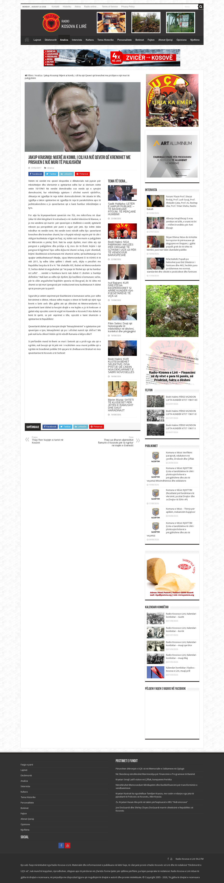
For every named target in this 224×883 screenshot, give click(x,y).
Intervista (77, 40)
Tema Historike (105, 40)
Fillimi (30, 75)
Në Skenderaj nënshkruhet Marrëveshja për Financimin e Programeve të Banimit (155, 774)
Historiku (67, 6)
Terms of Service (110, 6)
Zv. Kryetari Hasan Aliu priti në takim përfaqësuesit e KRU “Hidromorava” (152, 802)
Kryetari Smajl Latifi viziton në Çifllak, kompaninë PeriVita (144, 779)
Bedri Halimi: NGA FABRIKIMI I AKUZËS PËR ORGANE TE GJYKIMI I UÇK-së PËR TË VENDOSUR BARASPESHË (122, 248)
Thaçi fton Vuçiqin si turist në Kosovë (47, 440)
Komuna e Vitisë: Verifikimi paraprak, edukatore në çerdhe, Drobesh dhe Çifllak (180, 455)
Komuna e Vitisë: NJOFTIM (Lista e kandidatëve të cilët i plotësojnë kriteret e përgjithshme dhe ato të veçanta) (170, 529)
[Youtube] (67, 845)
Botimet (139, 40)
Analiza (64, 40)
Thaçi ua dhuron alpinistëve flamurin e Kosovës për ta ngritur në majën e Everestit (115, 441)
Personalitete (124, 40)
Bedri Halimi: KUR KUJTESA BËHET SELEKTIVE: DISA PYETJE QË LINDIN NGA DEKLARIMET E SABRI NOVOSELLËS (121, 365)
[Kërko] (201, 6)
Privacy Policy (128, 6)
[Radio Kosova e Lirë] (112, 22)
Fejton (151, 40)
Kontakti (55, 6)
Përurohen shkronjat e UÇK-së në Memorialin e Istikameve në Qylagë (150, 768)
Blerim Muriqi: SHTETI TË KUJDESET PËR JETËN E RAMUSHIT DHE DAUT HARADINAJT (121, 405)
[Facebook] (61, 845)
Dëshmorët (51, 40)
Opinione (182, 40)
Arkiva (78, 6)
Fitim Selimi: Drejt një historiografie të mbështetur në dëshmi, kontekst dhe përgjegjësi (122, 327)
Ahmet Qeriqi (165, 40)
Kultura (90, 40)
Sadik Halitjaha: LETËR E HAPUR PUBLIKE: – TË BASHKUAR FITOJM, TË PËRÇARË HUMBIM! (122, 209)
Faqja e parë (26, 39)
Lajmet (37, 40)
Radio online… (91, 6)
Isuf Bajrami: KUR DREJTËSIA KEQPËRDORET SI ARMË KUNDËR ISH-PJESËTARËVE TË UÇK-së (121, 289)
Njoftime (195, 40)
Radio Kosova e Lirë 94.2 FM (190, 859)
